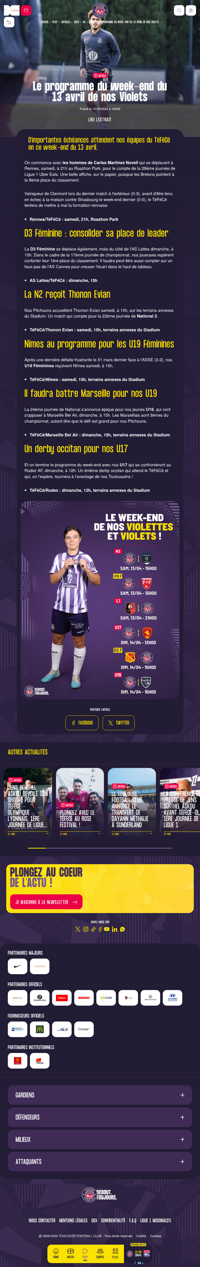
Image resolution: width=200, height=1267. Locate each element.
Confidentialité (113, 1221)
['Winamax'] (84, 998)
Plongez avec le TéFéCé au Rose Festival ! (77, 819)
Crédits (141, 1236)
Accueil (45, 22)
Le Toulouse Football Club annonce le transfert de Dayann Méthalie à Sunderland (130, 810)
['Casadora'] (12, 10)
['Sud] (128, 998)
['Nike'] (17, 966)
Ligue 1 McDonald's (155, 1221)
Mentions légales (73, 1221)
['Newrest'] (17, 998)
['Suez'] (106, 998)
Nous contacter (42, 1221)
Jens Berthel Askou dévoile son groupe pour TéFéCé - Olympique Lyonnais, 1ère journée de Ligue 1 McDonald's (28, 810)
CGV (94, 1221)
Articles (65, 22)
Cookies (155, 1236)
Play (55, 22)
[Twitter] (77, 929)
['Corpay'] (84, 1029)
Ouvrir (100, 1095)
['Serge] (150, 998)
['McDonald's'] (39, 1029)
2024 (76, 22)
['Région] (17, 1061)
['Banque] (17, 1029)
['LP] (39, 998)
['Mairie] (39, 1061)
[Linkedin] (114, 929)
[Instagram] (85, 929)
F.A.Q (132, 1221)
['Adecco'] (62, 998)
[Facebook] (100, 929)
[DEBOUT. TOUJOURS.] (100, 1195)
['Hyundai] (172, 998)
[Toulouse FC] (100, 10)
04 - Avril (88, 22)
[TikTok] (93, 929)
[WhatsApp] (122, 929)
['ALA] (62, 1029)
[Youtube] (106, 929)
